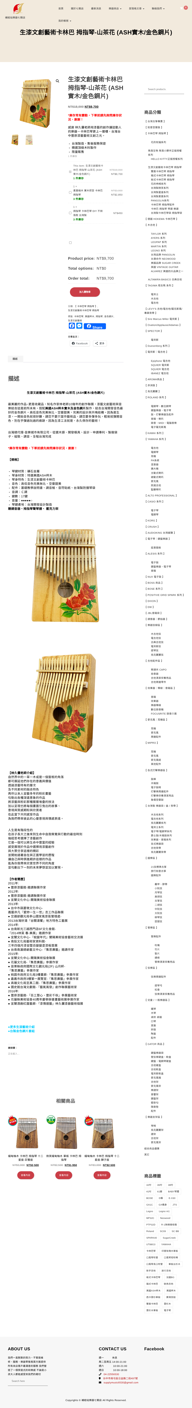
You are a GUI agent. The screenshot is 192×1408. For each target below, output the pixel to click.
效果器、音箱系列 (161, 839)
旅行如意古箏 (158, 871)
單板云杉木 (174, 1264)
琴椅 (153, 1125)
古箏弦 (158, 900)
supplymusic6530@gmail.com (121, 1382)
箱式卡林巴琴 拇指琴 (163, 175)
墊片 (157, 953)
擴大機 (155, 468)
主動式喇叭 (157, 473)
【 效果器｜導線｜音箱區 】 (160, 688)
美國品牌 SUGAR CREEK (166, 263)
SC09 (163, 1231)
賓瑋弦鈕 (171, 1297)
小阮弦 (158, 888)
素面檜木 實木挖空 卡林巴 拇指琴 (88, 192)
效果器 (155, 701)
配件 (153, 1037)
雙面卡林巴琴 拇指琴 (163, 171)
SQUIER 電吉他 (160, 369)
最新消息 (96, 8)
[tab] (15, 359)
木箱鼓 (155, 783)
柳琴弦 (158, 917)
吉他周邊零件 (158, 682)
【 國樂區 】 (151, 858)
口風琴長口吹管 (154, 1264)
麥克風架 (156, 1086)
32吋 (148, 1185)
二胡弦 (158, 905)
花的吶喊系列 (158, 183)
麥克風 (155, 481)
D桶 (161, 1198)
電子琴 (155, 510)
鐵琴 (153, 1008)
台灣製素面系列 (160, 196)
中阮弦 (158, 909)
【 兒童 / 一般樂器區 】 (157, 1000)
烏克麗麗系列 (158, 823)
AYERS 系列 (158, 238)
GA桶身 (163, 1204)
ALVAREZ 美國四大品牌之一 (167, 271)
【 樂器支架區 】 (154, 1117)
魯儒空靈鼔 (157, 799)
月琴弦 (158, 892)
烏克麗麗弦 (157, 654)
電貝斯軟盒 (157, 1073)
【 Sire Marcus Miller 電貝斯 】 (162, 319)
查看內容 (25, 1175)
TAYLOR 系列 (159, 233)
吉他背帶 (156, 848)
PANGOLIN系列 (160, 200)
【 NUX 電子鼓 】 (154, 576)
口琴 (153, 1021)
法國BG (170, 1277)
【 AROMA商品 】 (154, 379)
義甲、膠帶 (161, 884)
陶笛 (153, 1033)
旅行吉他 (166, 1270)
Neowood (165, 1218)
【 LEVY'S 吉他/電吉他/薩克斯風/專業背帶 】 (163, 310)
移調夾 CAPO (158, 669)
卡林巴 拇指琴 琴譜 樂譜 (164, 208)
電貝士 (155, 294)
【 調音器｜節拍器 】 (156, 619)
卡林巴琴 (78, 316)
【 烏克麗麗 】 (152, 391)
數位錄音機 (157, 709)
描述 (15, 358)
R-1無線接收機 (169, 1224)
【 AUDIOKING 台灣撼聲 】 (160, 532)
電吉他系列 (157, 818)
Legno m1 (164, 1211)
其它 (146, 1154)
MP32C (150, 1218)
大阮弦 (158, 913)
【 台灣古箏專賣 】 (155, 121)
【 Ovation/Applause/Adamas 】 (163, 325)
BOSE (149, 1198)
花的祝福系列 (158, 142)
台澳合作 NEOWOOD (163, 258)
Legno (149, 1211)
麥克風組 (156, 760)
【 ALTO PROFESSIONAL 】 (161, 495)
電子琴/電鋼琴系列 (161, 831)
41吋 (148, 1191)
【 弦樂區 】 (151, 967)
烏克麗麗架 (157, 1130)
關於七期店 (77, 8)
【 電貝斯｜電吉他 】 (156, 351)
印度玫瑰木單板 (170, 1251)
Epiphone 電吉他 (160, 361)
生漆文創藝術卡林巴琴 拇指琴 (83, 310)
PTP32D (150, 1224)
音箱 (153, 570)
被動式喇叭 (157, 477)
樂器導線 (156, 705)
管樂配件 (156, 936)
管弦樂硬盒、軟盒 (161, 1057)
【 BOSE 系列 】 (154, 588)
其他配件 (156, 764)
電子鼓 (155, 562)
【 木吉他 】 (151, 225)
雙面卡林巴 (152, 1304)
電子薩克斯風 (158, 427)
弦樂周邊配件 (158, 976)
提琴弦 (155, 650)
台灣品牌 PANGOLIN (163, 254)
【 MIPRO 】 (151, 742)
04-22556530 (111, 1374)
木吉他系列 (157, 814)
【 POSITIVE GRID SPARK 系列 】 (164, 595)
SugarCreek (169, 1238)
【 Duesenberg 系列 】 (157, 345)
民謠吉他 (156, 485)
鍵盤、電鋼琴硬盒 (161, 1061)
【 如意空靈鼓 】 (154, 127)
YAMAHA (166, 1244)
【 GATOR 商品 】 (155, 1044)
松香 (157, 989)
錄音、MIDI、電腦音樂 (164, 423)
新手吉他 (151, 1270)
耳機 (153, 456)
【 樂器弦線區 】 (154, 625)
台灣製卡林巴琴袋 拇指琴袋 (166, 213)
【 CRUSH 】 (152, 526)
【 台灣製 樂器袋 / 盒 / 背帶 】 (161, 805)
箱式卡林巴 (152, 1284)
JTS (175, 1204)
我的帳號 (63, 20)
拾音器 (155, 673)
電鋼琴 (155, 452)
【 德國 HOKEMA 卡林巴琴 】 (161, 219)
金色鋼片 (109, 316)
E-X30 (172, 1198)
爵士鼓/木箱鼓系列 (161, 835)
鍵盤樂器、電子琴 (161, 410)
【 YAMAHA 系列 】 (155, 439)
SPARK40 (151, 1238)
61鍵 (159, 1191)
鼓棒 (153, 779)
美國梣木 (89, 316)
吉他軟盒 (156, 1069)
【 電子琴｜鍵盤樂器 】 (157, 538)
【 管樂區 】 (151, 927)
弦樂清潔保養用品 (165, 994)
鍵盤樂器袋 (157, 1052)
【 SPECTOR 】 (153, 331)
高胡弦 (158, 896)
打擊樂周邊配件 (160, 791)
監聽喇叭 (156, 489)
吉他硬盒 (156, 1065)
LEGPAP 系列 (159, 242)
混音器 (155, 464)
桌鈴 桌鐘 (156, 1017)
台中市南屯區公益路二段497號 (120, 1378)
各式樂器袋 (157, 843)
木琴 (153, 1013)
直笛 (153, 1025)
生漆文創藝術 (75, 320)
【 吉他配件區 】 (154, 660)
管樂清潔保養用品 (165, 961)
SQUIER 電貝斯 (160, 365)
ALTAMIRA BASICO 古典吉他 (165, 279)
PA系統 (155, 460)
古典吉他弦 (157, 642)
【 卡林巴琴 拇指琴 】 (85, 306)
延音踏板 (156, 547)
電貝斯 (155, 339)
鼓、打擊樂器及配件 (162, 414)
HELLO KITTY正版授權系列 (167, 159)
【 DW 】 (149, 607)
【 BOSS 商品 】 (154, 582)
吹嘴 (157, 945)
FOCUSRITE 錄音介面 (164, 713)
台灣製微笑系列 (160, 188)
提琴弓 (158, 985)
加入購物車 (85, 292)
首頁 (60, 8)
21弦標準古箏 (158, 867)
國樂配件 (156, 875)
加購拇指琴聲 (84, 242)
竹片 (157, 949)
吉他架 (155, 1081)
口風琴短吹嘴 (171, 1257)
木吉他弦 (156, 634)
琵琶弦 (158, 921)
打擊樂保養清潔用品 (162, 795)
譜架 (153, 1134)
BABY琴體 (173, 1191)
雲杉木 (167, 1304)
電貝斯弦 (156, 646)
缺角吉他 (168, 1284)
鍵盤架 (155, 1098)
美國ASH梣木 (153, 1290)
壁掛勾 (155, 1102)
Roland (150, 1231)
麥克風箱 (156, 1077)
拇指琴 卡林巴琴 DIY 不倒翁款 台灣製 (88, 213)
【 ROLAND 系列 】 (155, 397)
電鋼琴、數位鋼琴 (161, 406)
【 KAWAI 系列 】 (154, 433)
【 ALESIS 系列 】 (155, 553)
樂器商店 (114, 8)
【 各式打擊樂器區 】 (156, 770)
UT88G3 (150, 1244)
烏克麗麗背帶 (158, 852)
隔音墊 (155, 1106)
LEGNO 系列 (158, 250)
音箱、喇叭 (157, 418)
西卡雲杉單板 (153, 1297)
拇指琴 (99, 316)
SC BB (175, 1231)
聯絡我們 (157, 8)
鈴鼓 (153, 1029)
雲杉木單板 (152, 1310)
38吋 (170, 1185)
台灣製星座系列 (160, 192)
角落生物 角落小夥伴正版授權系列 (165, 152)
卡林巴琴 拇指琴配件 (163, 204)
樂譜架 (155, 1090)
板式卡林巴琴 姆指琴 (163, 179)
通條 (157, 957)
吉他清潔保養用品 (161, 678)
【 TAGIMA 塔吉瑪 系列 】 (159, 285)
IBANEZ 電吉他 (160, 373)
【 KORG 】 (151, 520)
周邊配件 (156, 736)
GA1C (149, 1204)
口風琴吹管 (152, 1257)
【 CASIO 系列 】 (154, 501)
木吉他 (155, 298)
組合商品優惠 (151, 1148)
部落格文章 (135, 8)
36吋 (159, 1185)
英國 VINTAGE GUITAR (164, 267)
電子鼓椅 (156, 787)
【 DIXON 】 (151, 601)
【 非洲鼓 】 (151, 385)
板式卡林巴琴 (153, 1277)
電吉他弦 (156, 638)
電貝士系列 (157, 827)
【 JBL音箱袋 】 (153, 613)
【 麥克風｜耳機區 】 (156, 719)
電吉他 (155, 302)
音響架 (155, 1094)
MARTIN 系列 (159, 246)
